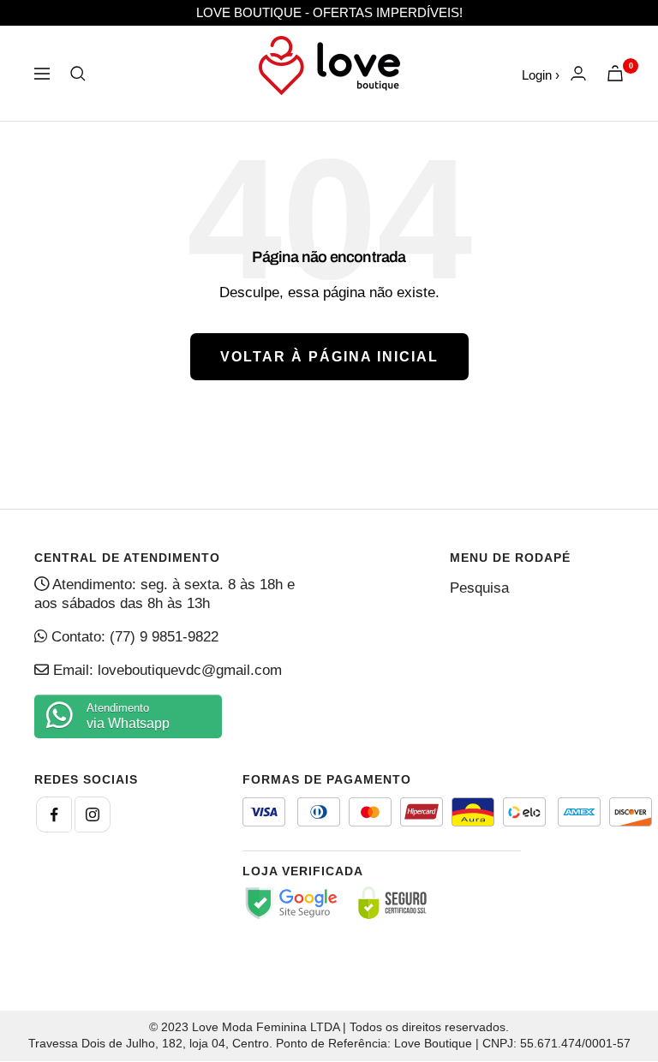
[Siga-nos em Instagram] (92, 814)
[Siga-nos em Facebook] (54, 814)
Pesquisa (479, 588)
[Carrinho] (615, 73)
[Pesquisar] (78, 73)
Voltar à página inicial (329, 356)
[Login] (578, 73)
